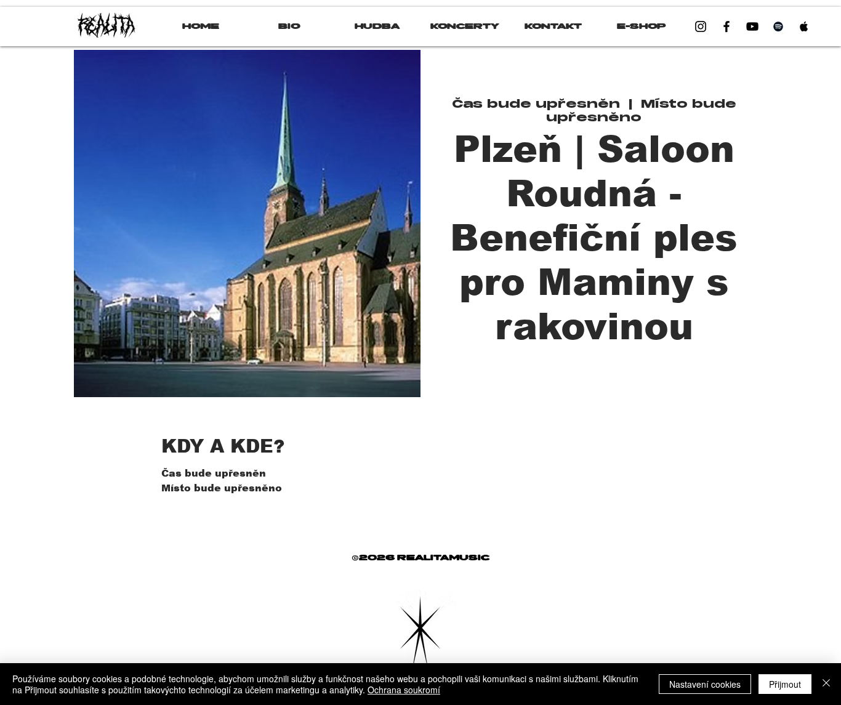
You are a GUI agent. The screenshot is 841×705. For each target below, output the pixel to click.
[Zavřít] (826, 684)
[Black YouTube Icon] (752, 26)
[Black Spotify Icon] (778, 26)
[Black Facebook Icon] (726, 26)
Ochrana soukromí (404, 689)
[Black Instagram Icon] (700, 26)
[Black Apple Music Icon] (804, 26)
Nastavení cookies (705, 684)
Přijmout (785, 684)
